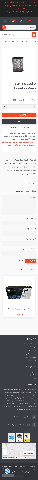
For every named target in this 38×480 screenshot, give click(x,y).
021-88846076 (6, 34)
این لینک (33, 409)
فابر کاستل (33, 375)
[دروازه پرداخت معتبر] (27, 437)
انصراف (20, 261)
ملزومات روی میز (31, 357)
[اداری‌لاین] (31, 20)
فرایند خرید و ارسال (30, 343)
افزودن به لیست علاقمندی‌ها (18, 127)
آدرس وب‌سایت (31, 238)
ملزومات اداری (31, 347)
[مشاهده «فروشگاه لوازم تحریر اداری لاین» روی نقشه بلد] (19, 451)
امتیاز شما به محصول (29, 249)
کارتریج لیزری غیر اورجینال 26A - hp (19, 309)
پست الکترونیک (30, 228)
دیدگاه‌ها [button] (31, 183)
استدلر (34, 371)
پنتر (35, 378)
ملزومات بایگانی (31, 353)
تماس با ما (32, 360)
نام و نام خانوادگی (30, 218)
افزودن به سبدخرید (18, 115)
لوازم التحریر (32, 350)
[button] (13, 21)
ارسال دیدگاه (31, 261)
